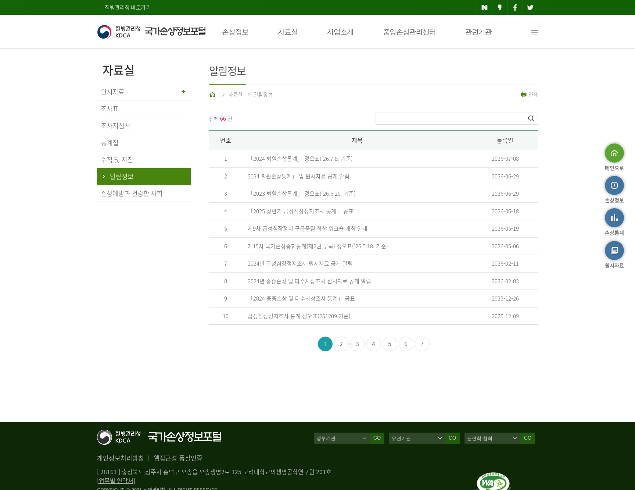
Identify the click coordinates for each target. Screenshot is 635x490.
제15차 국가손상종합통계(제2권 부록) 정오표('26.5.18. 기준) (318, 246)
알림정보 (263, 94)
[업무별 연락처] (116, 480)
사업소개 (340, 32)
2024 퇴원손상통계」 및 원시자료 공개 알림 (298, 176)
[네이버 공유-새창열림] (484, 7)
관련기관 (478, 32)
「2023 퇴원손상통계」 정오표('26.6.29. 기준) (302, 193)
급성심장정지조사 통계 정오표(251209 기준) (299, 316)
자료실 (288, 32)
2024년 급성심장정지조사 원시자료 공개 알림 (300, 263)
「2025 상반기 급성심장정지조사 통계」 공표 (301, 211)
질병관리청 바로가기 (128, 7)
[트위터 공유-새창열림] (530, 7)
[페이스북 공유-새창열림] (515, 7)
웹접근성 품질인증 (178, 457)
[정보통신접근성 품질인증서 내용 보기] (493, 476)
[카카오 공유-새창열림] (499, 7)
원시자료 (112, 92)
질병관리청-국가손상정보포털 (151, 32)
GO (377, 438)
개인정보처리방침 (120, 457)
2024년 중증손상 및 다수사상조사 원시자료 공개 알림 (309, 281)
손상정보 (235, 32)
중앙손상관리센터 (409, 32)
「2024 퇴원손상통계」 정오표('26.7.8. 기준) (300, 159)
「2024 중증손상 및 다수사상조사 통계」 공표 (301, 298)
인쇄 (532, 94)
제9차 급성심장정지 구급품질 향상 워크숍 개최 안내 (307, 228)
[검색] (531, 118)
